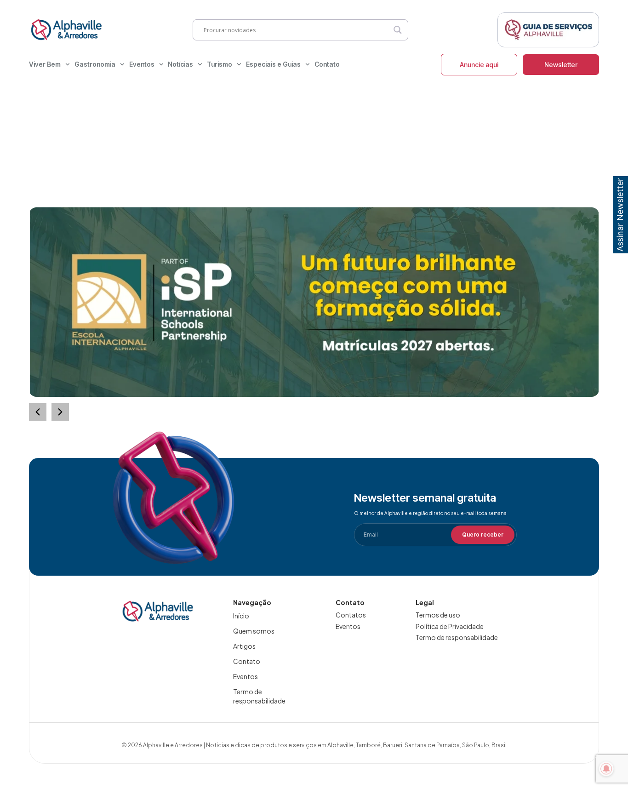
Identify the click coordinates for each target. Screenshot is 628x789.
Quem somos (253, 631)
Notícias (180, 64)
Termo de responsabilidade (259, 696)
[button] (60, 412)
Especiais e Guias (273, 64)
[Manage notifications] (606, 768)
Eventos (141, 64)
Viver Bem (45, 64)
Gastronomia (94, 64)
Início (241, 616)
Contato (327, 64)
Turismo (219, 64)
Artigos (244, 646)
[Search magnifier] (397, 29)
